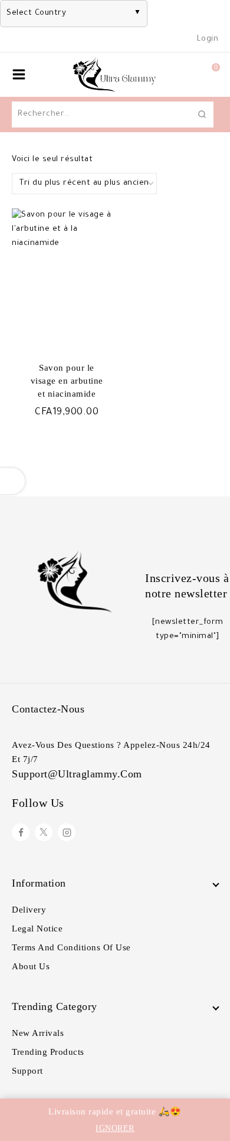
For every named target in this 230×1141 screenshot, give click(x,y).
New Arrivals (38, 1033)
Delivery (29, 909)
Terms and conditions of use (71, 947)
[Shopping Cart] (203, 74)
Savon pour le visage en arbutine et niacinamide (67, 380)
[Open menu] (19, 74)
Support (27, 1070)
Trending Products (48, 1052)
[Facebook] (20, 832)
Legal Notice (37, 928)
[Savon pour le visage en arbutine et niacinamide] (62, 275)
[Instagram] (66, 832)
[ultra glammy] (115, 75)
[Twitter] (43, 832)
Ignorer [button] (115, 1128)
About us (31, 966)
